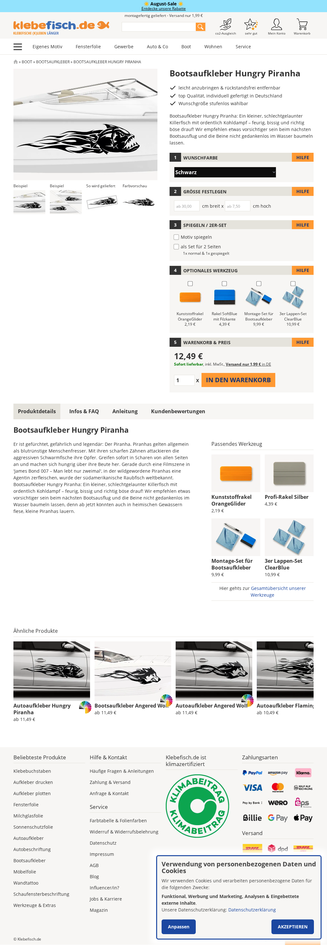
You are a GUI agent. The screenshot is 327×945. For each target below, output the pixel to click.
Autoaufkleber (28, 838)
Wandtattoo (25, 883)
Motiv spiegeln (196, 237)
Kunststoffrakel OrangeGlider (231, 500)
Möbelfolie (24, 872)
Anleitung (125, 411)
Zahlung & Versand (110, 782)
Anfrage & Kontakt (109, 793)
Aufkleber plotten (32, 793)
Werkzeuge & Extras (34, 905)
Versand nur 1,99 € (248, 364)
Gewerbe (123, 46)
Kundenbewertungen (178, 411)
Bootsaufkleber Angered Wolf (132, 705)
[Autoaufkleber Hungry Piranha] (51, 671)
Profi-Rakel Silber (286, 496)
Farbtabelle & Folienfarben (118, 820)
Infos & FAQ (84, 411)
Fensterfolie (88, 46)
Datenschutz (103, 843)
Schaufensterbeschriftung (41, 894)
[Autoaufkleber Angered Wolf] (214, 671)
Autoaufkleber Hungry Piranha (42, 709)
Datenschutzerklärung (252, 910)
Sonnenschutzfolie (33, 827)
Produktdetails (37, 411)
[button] (29, 202)
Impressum (102, 854)
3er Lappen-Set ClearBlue (283, 564)
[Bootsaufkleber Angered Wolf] (133, 671)
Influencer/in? (104, 888)
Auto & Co (157, 46)
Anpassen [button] (178, 927)
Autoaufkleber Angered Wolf (212, 705)
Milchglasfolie (28, 816)
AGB (94, 865)
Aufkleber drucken (33, 782)
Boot (186, 46)
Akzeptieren (293, 927)
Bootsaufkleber (53, 61)
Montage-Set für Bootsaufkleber (232, 564)
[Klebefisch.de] (63, 28)
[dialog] (239, 897)
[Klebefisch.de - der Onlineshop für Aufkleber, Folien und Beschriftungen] (15, 61)
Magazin (99, 910)
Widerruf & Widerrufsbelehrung (124, 832)
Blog (94, 876)
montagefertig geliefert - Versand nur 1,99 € (164, 15)
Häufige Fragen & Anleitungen (122, 771)
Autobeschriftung (32, 849)
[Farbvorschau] (139, 202)
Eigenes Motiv (47, 46)
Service (243, 46)
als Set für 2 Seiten (201, 247)
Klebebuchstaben (32, 771)
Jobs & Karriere (106, 899)
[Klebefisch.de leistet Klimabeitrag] (202, 806)
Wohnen (213, 46)
